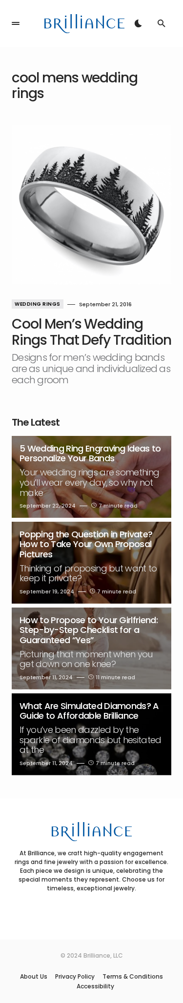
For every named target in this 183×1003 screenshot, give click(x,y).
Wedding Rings (38, 304)
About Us (33, 977)
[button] (15, 23)
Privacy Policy (75, 977)
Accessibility (95, 986)
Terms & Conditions (132, 977)
